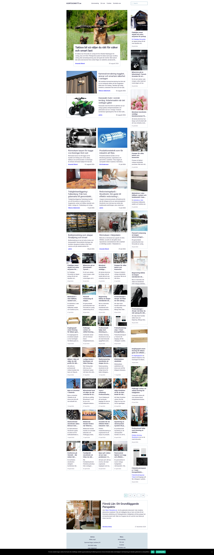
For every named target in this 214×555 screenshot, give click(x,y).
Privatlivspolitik (160, 551)
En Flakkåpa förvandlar (139, 39)
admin (100, 115)
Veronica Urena (107, 526)
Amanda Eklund (80, 63)
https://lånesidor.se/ (111, 510)
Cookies (109, 3)
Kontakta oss (117, 3)
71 (143, 495)
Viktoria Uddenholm (104, 91)
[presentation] (70, 35)
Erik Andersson (104, 164)
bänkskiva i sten (138, 200)
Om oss (102, 3)
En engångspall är (137, 355)
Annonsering (95, 3)
